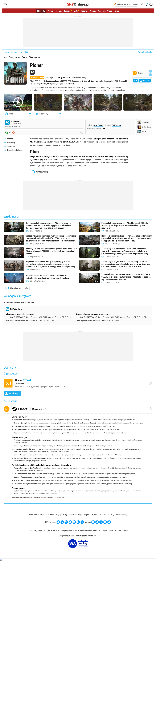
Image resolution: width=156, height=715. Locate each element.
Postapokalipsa (52, 81)
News (17, 57)
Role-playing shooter (38, 84)
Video (109, 11)
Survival (87, 81)
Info (5, 57)
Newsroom (52, 11)
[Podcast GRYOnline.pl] (74, 522)
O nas (30, 530)
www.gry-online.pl (10, 52)
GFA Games (98, 125)
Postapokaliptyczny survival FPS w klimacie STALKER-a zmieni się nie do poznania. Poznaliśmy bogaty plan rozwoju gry (115, 227)
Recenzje (84, 11)
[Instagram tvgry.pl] (101, 522)
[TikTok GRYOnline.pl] (70, 522)
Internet (71, 84)
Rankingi (67, 11)
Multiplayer (51, 84)
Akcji (26, 52)
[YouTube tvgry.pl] (93, 522)
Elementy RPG (77, 81)
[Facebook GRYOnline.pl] (58, 522)
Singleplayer (62, 84)
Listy (76, 11)
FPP (36, 81)
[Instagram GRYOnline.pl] (62, 522)
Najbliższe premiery (119, 515)
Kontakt (118, 530)
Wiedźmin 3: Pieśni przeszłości (41, 515)
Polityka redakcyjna (51, 530)
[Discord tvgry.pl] (105, 522)
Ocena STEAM (78, 384)
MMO (116, 81)
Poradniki (102, 11)
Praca (111, 530)
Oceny (25, 57)
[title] (78, 410)
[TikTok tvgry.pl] (97, 522)
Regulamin (38, 530)
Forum (116, 11)
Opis (11, 57)
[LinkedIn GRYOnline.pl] (78, 522)
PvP (40, 81)
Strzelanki (123, 81)
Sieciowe (94, 81)
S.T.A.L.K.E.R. (73, 142)
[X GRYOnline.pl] (66, 522)
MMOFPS (63, 81)
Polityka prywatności (69, 530)
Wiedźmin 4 (104, 515)
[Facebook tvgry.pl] (109, 522)
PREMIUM (41, 11)
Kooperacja (108, 81)
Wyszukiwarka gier (145, 52)
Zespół (104, 530)
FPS (69, 81)
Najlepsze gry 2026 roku (66, 515)
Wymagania (34, 57)
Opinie (93, 11)
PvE (43, 81)
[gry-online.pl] (78, 4)
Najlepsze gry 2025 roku (87, 515)
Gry (60, 11)
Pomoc (125, 530)
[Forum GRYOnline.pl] (82, 522)
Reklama (96, 530)
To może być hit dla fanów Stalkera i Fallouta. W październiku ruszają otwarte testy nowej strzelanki (40, 278)
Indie (101, 81)
